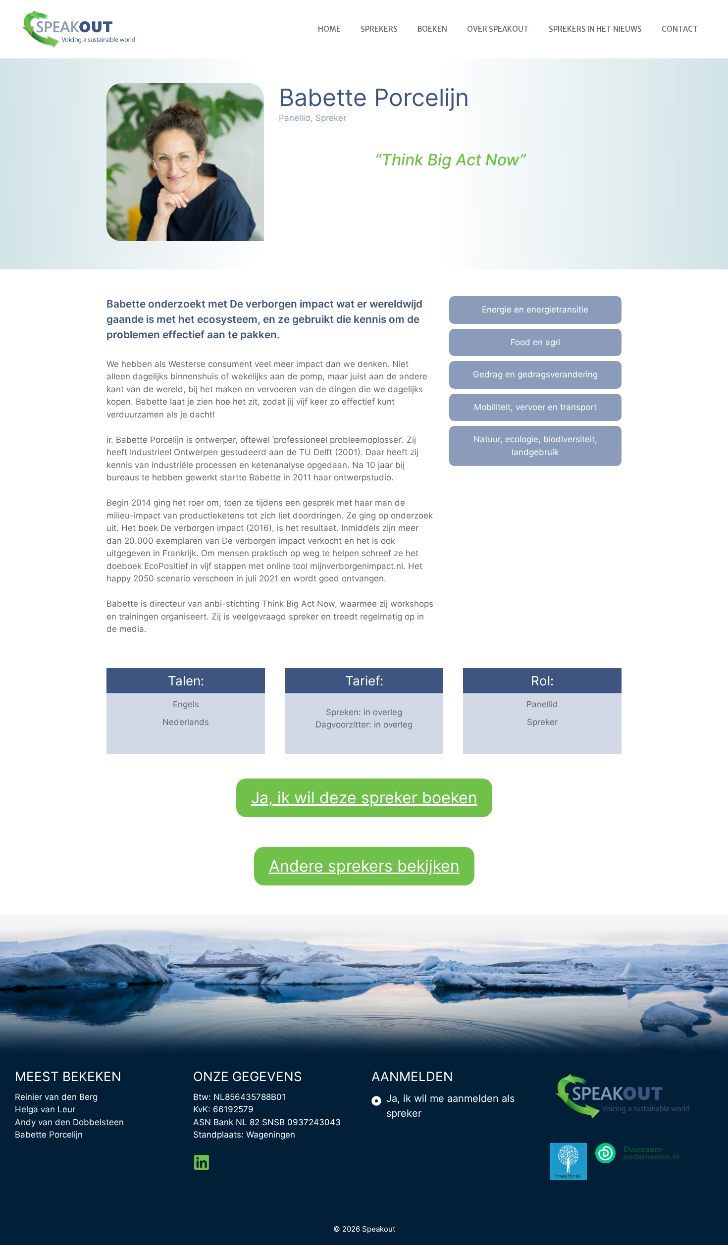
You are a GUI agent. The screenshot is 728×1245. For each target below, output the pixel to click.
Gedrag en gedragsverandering (535, 374)
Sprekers (379, 29)
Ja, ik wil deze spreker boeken (364, 797)
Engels (186, 704)
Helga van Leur (45, 1109)
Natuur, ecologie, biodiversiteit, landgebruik (535, 445)
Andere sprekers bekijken (364, 866)
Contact (680, 29)
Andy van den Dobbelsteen (69, 1122)
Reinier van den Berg (56, 1097)
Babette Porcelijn (49, 1135)
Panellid (542, 704)
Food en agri (535, 342)
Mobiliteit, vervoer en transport (535, 407)
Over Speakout (498, 29)
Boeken (432, 29)
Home (329, 29)
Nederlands (185, 722)
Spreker (542, 722)
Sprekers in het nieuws (595, 29)
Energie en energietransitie (535, 309)
